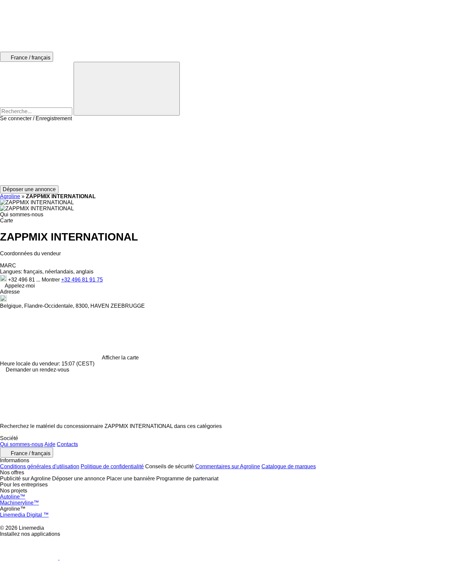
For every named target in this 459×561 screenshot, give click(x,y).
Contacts (67, 444)
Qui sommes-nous (21, 444)
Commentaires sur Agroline (227, 466)
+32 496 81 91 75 (82, 280)
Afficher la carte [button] (120, 357)
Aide (49, 444)
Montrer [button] (51, 280)
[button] (229, 153)
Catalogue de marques (288, 466)
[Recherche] (127, 89)
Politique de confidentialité (112, 466)
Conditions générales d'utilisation (39, 466)
